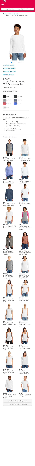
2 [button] (13, 62)
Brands (10, 14)
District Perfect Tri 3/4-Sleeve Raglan (9, 159)
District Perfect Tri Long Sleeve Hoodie (24, 159)
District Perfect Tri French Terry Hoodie (9, 182)
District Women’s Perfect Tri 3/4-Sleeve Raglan (25, 228)
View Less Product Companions (17, 404)
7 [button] (22, 62)
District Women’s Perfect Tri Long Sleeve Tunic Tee (24, 276)
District (16, 14)
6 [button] (20, 62)
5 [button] (19, 62)
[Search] (33, 8)
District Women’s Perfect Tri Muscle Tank (8, 300)
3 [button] (15, 62)
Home (5, 14)
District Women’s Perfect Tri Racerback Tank (25, 324)
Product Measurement (9, 68)
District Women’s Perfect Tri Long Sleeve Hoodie (8, 276)
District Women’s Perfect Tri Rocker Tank (8, 348)
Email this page (9, 74)
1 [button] (11, 62)
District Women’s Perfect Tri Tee (24, 299)
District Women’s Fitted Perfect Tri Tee (9, 323)
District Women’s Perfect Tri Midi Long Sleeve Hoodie (25, 252)
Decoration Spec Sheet (9, 71)
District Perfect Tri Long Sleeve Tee (24, 182)
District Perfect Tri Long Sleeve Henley (9, 204)
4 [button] (17, 62)
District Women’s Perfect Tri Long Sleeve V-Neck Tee (24, 372)
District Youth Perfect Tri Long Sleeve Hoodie (9, 396)
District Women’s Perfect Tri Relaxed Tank (24, 348)
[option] (17, 40)
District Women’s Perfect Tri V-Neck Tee (8, 372)
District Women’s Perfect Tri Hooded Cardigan (8, 252)
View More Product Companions (17, 401)
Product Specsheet (8, 65)
